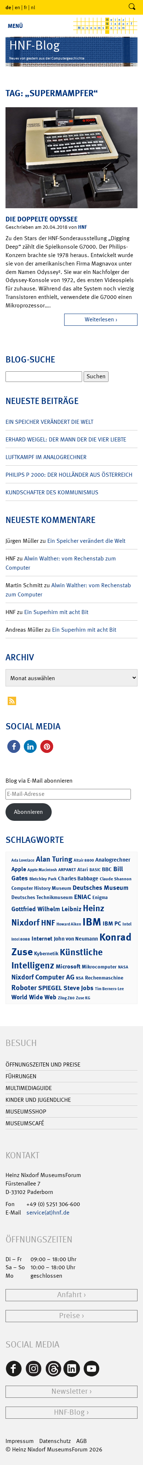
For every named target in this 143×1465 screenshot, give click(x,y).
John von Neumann (76, 938)
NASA (123, 967)
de (8, 7)
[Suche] (132, 7)
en (17, 7)
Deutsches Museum (100, 887)
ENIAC (82, 896)
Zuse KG (83, 998)
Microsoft (68, 966)
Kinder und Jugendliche (38, 1100)
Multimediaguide (29, 1088)
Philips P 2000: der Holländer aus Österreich (69, 475)
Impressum (20, 1441)
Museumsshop (26, 1111)
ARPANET (67, 870)
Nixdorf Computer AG (42, 977)
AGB (81, 1441)
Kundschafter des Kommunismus (52, 492)
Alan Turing (54, 859)
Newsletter (69, 1391)
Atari (82, 869)
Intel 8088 (20, 939)
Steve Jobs (78, 988)
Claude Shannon (116, 879)
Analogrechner (112, 859)
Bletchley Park (42, 879)
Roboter (24, 987)
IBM (91, 922)
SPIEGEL (50, 988)
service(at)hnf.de (47, 1212)
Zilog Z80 (66, 998)
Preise (69, 1316)
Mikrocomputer (99, 966)
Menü (15, 26)
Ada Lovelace (22, 860)
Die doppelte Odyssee (42, 219)
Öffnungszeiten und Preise (43, 1064)
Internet (42, 938)
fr (25, 7)
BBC (107, 869)
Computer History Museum (41, 887)
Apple (18, 869)
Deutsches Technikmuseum (42, 897)
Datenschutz (55, 1441)
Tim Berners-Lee (109, 989)
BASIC (94, 870)
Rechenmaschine (104, 977)
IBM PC (112, 923)
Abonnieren (28, 812)
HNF (82, 226)
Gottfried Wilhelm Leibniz (46, 909)
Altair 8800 (84, 860)
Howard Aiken (68, 924)
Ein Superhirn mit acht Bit (56, 612)
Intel (126, 924)
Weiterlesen (99, 319)
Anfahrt (69, 1295)
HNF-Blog (69, 1412)
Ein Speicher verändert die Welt (49, 422)
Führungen (21, 1076)
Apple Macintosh (42, 870)
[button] (13, 746)
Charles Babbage (78, 878)
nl (33, 7)
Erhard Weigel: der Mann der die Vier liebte (66, 439)
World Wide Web (33, 997)
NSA (80, 978)
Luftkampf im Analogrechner (46, 457)
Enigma (100, 897)
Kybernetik (46, 953)
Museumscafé (25, 1123)
